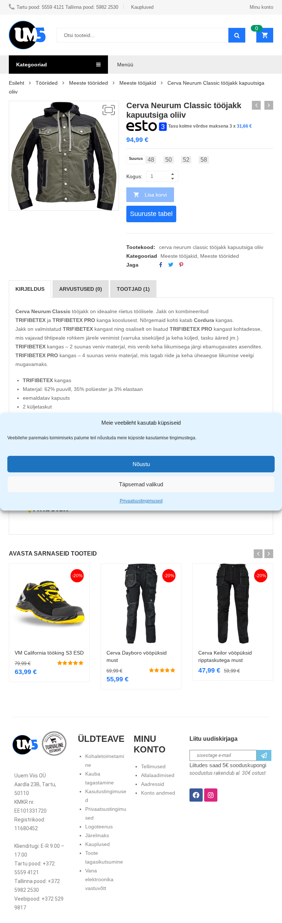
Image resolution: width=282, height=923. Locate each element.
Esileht (16, 83)
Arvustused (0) (80, 289)
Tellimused (153, 766)
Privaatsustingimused (141, 500)
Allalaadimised (157, 775)
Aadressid (152, 784)
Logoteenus (99, 826)
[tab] (30, 289)
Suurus (136, 159)
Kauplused (97, 844)
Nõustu (141, 464)
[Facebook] (160, 264)
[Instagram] (210, 795)
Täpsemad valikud (141, 484)
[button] (108, 110)
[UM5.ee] (27, 35)
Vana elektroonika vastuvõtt (99, 879)
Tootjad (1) (133, 289)
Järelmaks (97, 835)
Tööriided (47, 83)
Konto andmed (158, 793)
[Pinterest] (181, 264)
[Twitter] (170, 264)
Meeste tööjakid (137, 83)
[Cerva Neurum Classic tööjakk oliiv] (256, 105)
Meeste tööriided (88, 83)
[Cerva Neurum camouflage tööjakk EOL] (268, 105)
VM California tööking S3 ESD (49, 653)
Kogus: (134, 176)
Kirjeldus (29, 289)
